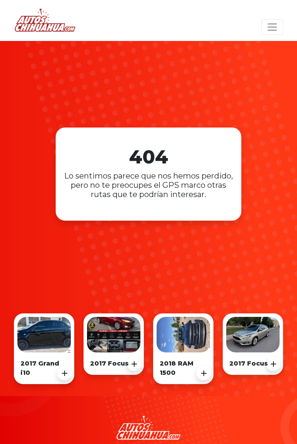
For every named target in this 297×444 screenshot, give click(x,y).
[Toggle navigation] (272, 27)
